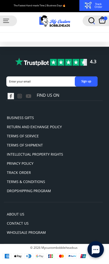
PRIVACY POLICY (20, 163)
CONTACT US (18, 223)
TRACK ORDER (19, 172)
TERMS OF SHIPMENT (25, 145)
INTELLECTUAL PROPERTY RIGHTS (35, 154)
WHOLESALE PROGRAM (26, 232)
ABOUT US (15, 214)
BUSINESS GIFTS (20, 117)
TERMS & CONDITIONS (26, 181)
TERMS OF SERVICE (23, 136)
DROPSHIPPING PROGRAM (29, 190)
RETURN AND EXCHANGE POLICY (34, 126)
